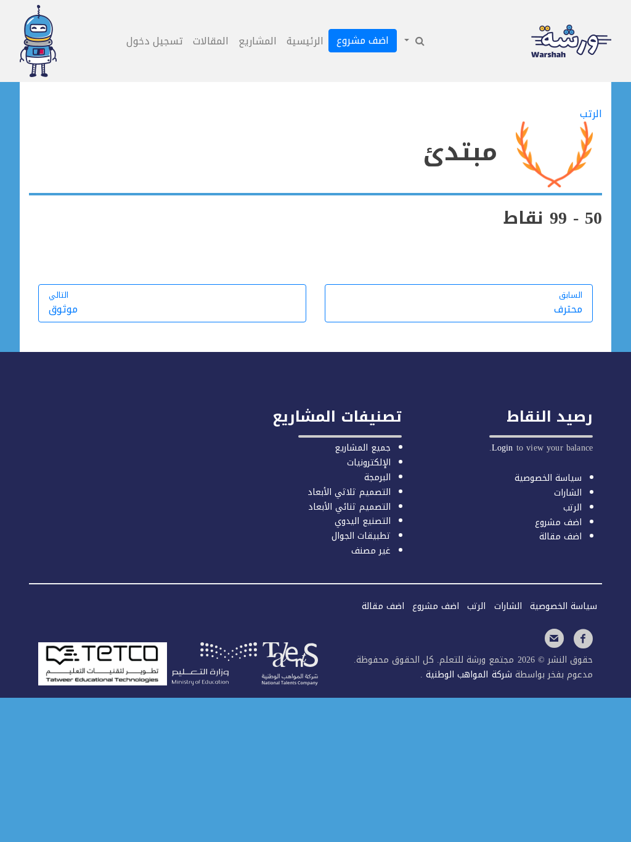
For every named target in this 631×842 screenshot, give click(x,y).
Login (502, 447)
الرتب (572, 507)
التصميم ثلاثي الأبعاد (349, 492)
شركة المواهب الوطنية (467, 674)
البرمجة (377, 477)
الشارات (568, 492)
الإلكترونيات (369, 462)
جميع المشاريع (363, 447)
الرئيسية (305, 41)
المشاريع (257, 41)
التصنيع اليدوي (363, 521)
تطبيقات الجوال (361, 536)
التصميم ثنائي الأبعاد (349, 507)
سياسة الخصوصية (548, 478)
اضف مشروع (362, 40)
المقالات (211, 41)
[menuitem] (413, 41)
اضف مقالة (560, 536)
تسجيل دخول (154, 41)
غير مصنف (371, 550)
